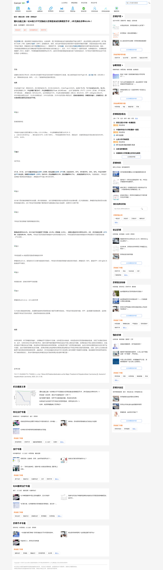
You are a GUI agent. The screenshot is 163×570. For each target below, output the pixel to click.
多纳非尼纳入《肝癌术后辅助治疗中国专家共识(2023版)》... (133, 196)
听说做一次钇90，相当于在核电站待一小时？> (55, 395)
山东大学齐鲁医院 (122, 139)
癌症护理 (94, 3)
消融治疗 (32, 553)
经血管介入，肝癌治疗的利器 (30, 541)
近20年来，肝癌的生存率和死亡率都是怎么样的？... (133, 247)
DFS (105, 232)
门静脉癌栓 (118, 275)
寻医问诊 (72, 11)
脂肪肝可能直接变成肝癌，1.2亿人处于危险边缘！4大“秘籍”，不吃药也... (134, 353)
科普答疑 (52, 516)
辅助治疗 (17, 553)
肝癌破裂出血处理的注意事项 (129, 396)
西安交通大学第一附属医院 (125, 123)
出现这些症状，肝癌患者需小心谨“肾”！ (132, 25)
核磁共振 (130, 106)
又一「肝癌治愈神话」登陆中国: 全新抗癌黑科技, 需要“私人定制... (39, 468)
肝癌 (27, 17)
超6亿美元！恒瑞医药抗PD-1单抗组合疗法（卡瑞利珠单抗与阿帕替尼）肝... (133, 188)
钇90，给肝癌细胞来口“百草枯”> (50, 404)
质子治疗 (17, 479)
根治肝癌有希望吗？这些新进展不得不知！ (81, 532)
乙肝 (42, 479)
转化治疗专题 (19, 412)
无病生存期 (77, 46)
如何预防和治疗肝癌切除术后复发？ (131, 291)
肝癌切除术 (144, 323)
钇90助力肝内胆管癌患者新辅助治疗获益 (33, 429)
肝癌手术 (43, 30)
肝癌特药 (50, 11)
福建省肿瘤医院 (37, 442)
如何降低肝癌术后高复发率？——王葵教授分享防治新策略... (133, 300)
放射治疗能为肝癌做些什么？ (77, 458)
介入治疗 (47, 442)
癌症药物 (84, 3)
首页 (15, 17)
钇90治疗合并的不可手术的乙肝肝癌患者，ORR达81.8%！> (59, 401)
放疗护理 (133, 58)
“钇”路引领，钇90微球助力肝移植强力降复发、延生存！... (39, 504)
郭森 (125, 145)
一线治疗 (117, 218)
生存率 (39, 172)
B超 (124, 106)
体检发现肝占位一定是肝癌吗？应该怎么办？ (133, 91)
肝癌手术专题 (19, 523)
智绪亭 (129, 145)
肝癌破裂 (127, 429)
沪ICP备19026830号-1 (44, 562)
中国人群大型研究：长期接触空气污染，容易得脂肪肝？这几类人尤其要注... (133, 360)
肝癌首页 (18, 11)
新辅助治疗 (35, 516)
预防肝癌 (116, 11)
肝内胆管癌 (18, 442)
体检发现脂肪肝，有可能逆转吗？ (130, 344)
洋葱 (124, 376)
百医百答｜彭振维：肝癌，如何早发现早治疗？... (36, 458)
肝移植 (25, 553)
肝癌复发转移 (106, 11)
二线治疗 (125, 218)
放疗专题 (17, 449)
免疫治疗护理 (143, 58)
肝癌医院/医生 (119, 114)
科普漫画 (117, 323)
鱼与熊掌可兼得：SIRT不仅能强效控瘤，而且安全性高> (58, 398)
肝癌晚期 (43, 516)
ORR (38, 174)
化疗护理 (125, 58)
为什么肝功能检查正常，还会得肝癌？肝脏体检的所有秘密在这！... (133, 83)
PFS (61, 172)
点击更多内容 (131, 157)
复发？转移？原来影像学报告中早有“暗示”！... (132, 75)
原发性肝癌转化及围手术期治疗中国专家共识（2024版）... (39, 421)
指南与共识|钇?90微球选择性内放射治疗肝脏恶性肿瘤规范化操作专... (87, 497)
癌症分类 (21, 17)
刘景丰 (55, 442)
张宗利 (121, 145)
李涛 (133, 145)
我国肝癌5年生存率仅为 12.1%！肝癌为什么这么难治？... (134, 240)
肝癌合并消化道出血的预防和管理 (130, 404)
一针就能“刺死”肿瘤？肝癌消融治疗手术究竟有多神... (37, 532)
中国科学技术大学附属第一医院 (127, 130)
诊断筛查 (40, 11)
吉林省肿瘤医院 (121, 149)
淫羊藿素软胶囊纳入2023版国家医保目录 (133, 172)
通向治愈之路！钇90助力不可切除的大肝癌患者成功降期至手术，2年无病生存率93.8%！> (69, 391)
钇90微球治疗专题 (21, 486)
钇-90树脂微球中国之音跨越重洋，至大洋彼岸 (35, 495)
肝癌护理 (83, 11)
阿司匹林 (117, 376)
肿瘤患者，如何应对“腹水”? (129, 412)
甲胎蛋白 (135, 323)
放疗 (25, 30)
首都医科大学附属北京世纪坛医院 (128, 153)
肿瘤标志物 (126, 323)
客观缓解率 (31, 174)
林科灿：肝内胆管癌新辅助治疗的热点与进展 (82, 421)
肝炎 (137, 106)
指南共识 (25, 479)
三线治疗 (133, 218)
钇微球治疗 (35, 479)
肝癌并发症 (94, 11)
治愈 (62, 46)
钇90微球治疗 (34, 30)
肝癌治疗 (61, 11)
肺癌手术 (117, 327)
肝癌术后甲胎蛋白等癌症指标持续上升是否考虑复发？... (133, 308)
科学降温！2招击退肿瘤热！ (129, 33)
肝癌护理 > (118, 16)
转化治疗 (18, 30)
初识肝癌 (29, 11)
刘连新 (121, 135)
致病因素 (139, 376)
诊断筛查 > (118, 65)
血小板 (91, 75)
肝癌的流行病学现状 (126, 254)
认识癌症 (65, 3)
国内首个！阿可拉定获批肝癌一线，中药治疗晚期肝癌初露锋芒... (133, 180)
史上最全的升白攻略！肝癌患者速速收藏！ (133, 41)
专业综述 (131, 271)
